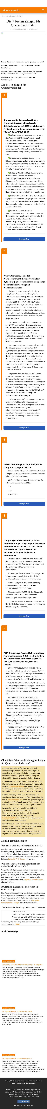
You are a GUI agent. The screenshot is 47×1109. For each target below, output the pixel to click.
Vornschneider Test (15, 800)
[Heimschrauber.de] (23, 4)
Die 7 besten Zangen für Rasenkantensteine (17, 1058)
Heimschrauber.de (10, 10)
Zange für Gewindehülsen (33, 879)
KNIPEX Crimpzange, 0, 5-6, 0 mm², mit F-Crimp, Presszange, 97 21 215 (22, 466)
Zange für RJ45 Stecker (16, 859)
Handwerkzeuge (16, 16)
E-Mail (17, 924)
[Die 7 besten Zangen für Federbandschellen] (23, 994)
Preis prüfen (24, 239)
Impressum (20, 1083)
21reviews (29, 1105)
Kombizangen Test (9, 818)
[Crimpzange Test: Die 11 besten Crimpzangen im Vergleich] (23, 947)
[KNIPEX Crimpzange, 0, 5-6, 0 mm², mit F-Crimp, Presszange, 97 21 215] (24, 450)
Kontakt (39, 1081)
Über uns (31, 1081)
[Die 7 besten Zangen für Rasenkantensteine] (23, 1041)
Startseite (5, 16)
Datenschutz (30, 1083)
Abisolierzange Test (17, 786)
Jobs (13, 1083)
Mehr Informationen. (31, 1096)
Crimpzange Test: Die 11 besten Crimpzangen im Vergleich (22, 964)
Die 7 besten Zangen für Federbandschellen (17, 1011)
